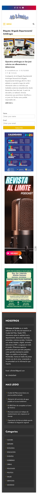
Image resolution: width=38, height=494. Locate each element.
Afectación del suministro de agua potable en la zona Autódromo (18, 400)
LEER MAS (8, 103)
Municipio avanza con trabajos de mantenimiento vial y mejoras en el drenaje (18, 414)
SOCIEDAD (10, 485)
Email (5, 120)
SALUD (9, 477)
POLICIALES (8, 57)
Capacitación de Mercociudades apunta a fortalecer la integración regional (20, 421)
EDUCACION (11, 452)
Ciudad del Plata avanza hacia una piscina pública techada (18, 394)
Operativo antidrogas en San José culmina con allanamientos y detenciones (18, 64)
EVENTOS (10, 456)
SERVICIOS (10, 481)
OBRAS (9, 464)
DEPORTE (10, 444)
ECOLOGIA (11, 448)
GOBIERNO (11, 460)
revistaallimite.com (12, 71)
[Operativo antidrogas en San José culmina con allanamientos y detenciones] (19, 48)
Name (5, 113)
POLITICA (10, 472)
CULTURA (10, 440)
